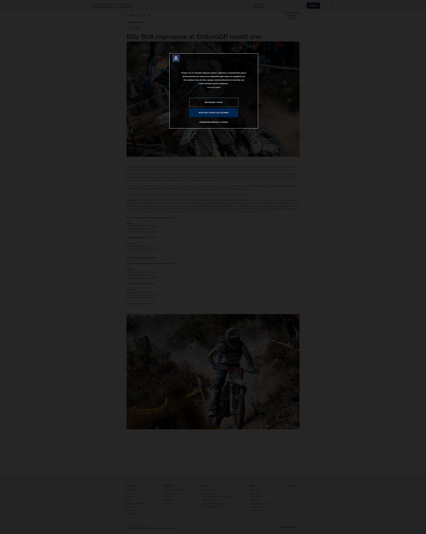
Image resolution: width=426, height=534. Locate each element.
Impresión (217, 87)
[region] (213, 90)
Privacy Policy (211, 87)
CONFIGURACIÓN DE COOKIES (213, 122)
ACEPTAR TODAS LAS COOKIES (214, 113)
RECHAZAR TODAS (214, 102)
